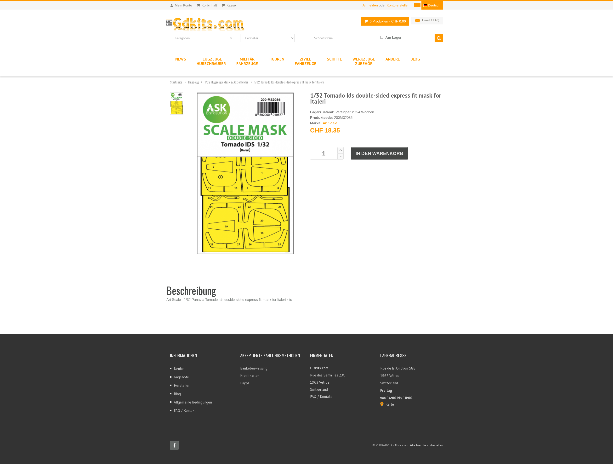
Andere (393, 59)
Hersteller (182, 385)
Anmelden (370, 5)
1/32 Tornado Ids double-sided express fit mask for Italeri (289, 82)
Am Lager (393, 37)
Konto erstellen (398, 5)
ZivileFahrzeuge (305, 61)
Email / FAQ (430, 20)
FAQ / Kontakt (185, 410)
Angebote (181, 377)
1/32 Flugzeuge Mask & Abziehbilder (226, 82)
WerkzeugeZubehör (363, 61)
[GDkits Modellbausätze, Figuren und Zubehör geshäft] (215, 25)
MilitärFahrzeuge (247, 61)
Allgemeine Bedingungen (193, 402)
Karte (390, 404)
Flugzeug (193, 82)
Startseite (176, 82)
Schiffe (334, 59)
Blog (177, 394)
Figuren (276, 59)
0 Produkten (388, 21)
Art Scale (330, 123)
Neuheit (180, 368)
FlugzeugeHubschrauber (211, 61)
